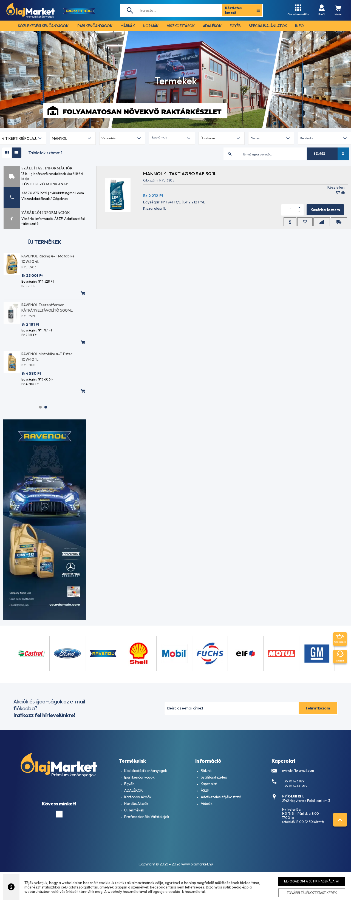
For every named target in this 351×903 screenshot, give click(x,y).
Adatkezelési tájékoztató (221, 796)
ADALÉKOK (133, 790)
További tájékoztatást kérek (312, 893)
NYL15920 (28, 316)
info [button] (299, 25)
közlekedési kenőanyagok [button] (43, 25)
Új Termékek (134, 810)
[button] (172, 138)
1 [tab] (40, 407)
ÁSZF (58, 218)
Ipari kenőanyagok (139, 777)
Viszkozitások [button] (181, 25)
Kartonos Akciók (137, 796)
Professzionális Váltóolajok (146, 816)
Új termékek (44, 242)
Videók (206, 803)
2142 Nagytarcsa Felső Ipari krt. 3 (306, 801)
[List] (16, 152)
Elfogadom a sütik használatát (312, 881)
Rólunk (206, 770)
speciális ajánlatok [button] (268, 25)
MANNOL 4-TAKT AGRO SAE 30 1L (179, 173)
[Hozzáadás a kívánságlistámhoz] (305, 221)
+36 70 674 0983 (294, 786)
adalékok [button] (212, 25)
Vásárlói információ (37, 218)
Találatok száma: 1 (45, 152)
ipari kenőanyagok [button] (94, 25)
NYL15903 (28, 267)
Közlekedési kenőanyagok (145, 770)
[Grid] (7, 152)
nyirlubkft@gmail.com (298, 770)
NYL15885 (28, 365)
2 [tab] (45, 407)
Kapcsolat (209, 783)
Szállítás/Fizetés (214, 777)
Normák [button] (150, 25)
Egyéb (129, 783)
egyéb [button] (235, 25)
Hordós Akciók (136, 803)
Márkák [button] (127, 25)
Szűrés (319, 154)
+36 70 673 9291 (293, 781)
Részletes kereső (233, 10)
